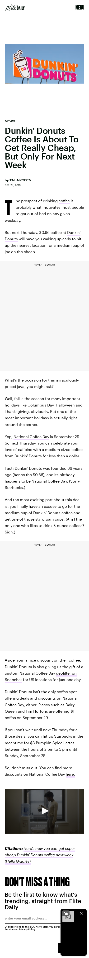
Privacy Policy (27, 929)
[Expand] (66, 913)
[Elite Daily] (15, 8)
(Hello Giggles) (18, 861)
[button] (44, 811)
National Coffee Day (31, 436)
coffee (64, 200)
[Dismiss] (81, 913)
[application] (44, 811)
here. (70, 774)
